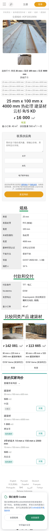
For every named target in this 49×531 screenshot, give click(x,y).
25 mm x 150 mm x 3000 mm (13, 90)
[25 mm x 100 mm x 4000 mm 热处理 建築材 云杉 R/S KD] (24, 36)
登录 (40, 4)
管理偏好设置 (24, 525)
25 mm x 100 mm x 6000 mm (13, 82)
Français (37, 484)
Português (10, 487)
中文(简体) (12, 484)
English (13, 481)
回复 (41, 408)
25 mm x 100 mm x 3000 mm (36, 86)
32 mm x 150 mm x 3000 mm (36, 94)
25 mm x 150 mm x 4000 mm (36, 90)
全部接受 (35, 517)
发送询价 (23, 194)
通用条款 (24, 185)
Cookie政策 (36, 508)
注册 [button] (25, 4)
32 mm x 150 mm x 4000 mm (13, 94)
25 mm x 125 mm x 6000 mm (36, 82)
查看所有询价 (12, 383)
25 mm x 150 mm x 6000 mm (13, 86)
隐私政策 (33, 185)
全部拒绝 (14, 517)
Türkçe (40, 487)
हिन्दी (21, 487)
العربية (29, 487)
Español (25, 484)
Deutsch (35, 481)
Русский (24, 481)
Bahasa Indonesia (24, 491)
